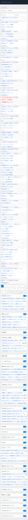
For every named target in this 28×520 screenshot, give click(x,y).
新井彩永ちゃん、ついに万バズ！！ (9, 458)
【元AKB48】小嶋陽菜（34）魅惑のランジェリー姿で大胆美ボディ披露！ (7, 75)
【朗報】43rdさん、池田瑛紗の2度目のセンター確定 (13, 398)
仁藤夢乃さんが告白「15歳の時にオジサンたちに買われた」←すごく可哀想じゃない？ (7, 110)
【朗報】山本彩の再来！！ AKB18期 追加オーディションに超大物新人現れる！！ (7, 35)
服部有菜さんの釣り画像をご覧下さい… (7, 150)
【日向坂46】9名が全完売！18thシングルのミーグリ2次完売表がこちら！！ (13, 341)
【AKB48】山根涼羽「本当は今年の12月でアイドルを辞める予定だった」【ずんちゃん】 (14, 480)
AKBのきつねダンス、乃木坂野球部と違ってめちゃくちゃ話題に (14, 401)
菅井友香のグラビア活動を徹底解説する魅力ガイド (13, 372)
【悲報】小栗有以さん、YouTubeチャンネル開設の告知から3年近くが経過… (7, 244)
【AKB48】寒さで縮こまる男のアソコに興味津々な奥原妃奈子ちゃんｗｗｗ (7, 101)
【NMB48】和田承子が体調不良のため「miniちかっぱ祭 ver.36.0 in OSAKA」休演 (14, 419)
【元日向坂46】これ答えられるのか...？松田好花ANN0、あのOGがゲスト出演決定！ (12, 309)
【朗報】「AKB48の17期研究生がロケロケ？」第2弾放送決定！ (7, 93)
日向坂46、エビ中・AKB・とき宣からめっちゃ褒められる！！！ (14, 302)
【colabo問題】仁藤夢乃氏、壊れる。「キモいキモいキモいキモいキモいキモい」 (7, 126)
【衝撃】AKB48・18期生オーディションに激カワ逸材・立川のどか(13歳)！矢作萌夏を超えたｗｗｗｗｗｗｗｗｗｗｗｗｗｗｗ (7, 255)
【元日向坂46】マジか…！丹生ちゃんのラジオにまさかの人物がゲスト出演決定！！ (13, 351)
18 (24, 289)
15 (14, 289)
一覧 (25, 295)
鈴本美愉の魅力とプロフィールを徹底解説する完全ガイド (14, 380)
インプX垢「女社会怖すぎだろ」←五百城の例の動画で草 (13, 404)
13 (8, 289)
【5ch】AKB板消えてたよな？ (7, 58)
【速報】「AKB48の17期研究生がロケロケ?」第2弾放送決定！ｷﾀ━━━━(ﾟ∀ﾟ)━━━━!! (7, 84)
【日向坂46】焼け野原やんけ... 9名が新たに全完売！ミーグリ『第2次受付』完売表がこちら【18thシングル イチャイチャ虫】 (13, 299)
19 (2, 292)
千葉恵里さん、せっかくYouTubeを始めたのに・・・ (7, 203)
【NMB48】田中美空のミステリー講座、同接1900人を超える (13, 422)
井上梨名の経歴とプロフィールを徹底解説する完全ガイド (14, 375)
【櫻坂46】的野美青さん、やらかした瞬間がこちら (13, 316)
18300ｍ (16, 17)
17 (21, 289)
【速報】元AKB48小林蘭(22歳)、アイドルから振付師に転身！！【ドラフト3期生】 (13, 482)
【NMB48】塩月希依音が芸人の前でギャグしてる (13, 413)
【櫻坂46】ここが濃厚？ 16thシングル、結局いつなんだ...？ (13, 320)
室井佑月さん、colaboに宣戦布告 (7, 265)
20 (5, 292)
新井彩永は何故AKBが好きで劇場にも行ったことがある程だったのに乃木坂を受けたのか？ (14, 451)
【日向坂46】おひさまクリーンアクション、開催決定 (14, 343)
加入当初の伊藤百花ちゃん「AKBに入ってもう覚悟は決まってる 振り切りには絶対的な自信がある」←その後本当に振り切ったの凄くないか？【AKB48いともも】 (14, 485)
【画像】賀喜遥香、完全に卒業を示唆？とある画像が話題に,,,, (14, 396)
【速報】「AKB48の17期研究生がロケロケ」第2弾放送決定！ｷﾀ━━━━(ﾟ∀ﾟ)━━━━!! (7, 188)
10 (24, 286)
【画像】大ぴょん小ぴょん (7, 18)
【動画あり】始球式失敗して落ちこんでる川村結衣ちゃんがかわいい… (14, 461)
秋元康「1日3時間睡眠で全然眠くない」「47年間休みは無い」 (7, 43)
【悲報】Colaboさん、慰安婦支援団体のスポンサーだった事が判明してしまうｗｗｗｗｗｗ (7, 66)
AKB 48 (6, 2)
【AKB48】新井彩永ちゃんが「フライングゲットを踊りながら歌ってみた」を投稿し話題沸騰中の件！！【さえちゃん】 (14, 474)
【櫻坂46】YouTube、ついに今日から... (10, 322)
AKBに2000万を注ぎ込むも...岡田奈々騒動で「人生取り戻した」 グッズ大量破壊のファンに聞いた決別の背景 (7, 273)
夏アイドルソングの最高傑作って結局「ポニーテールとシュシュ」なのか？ (14, 456)
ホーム (5, 10)
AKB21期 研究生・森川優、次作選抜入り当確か (12, 453)
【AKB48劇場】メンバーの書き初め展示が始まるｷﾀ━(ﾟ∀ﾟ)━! (7, 210)
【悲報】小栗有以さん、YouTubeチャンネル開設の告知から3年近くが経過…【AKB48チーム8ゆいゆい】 (7, 158)
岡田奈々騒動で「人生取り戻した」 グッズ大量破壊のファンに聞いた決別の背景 (7, 26)
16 (18, 289)
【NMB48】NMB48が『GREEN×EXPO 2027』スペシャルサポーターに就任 (13, 411)
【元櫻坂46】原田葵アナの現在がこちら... (11, 324)
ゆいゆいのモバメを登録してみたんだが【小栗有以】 (7, 118)
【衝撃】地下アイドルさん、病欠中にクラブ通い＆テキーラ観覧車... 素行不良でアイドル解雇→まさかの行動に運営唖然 (7, 170)
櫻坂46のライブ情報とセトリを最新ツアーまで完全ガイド (14, 377)
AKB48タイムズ (17, 153)
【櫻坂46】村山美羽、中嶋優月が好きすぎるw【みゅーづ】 (13, 328)
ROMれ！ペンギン (18, 81)
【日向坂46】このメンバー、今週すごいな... (11, 303)
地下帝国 (16, 22)
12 (5, 289)
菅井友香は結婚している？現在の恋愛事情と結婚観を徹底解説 (14, 370)
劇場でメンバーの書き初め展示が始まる (7, 281)
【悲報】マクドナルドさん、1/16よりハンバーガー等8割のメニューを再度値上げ (7, 218)
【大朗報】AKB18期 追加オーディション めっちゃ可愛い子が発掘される (7, 144)
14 (11, 289)
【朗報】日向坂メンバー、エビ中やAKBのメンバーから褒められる (14, 346)
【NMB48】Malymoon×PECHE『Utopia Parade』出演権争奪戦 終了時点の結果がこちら (14, 417)
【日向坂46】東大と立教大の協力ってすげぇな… (12, 348)
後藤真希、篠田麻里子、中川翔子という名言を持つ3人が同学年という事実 (7, 136)
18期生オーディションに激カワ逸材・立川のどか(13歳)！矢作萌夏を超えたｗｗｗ (7, 51)
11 (2, 289)
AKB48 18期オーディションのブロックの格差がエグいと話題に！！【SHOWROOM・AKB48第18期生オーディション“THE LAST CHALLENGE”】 (7, 231)
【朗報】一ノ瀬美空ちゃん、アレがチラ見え (11, 392)
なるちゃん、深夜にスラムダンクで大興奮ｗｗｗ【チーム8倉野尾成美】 (7, 179)
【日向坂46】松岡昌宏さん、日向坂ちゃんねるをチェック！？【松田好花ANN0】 (14, 307)
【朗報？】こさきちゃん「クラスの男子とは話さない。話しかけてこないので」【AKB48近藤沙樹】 (13, 477)
